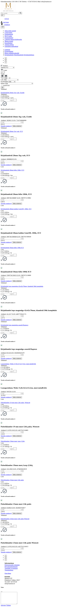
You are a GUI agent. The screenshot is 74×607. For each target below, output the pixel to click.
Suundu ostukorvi (6, 126)
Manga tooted (9, 41)
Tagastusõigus (9, 570)
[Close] (1, 591)
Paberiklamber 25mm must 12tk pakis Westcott (15, 519)
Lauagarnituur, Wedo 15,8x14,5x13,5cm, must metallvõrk (18, 364)
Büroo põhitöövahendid (12, 53)
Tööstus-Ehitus (9, 44)
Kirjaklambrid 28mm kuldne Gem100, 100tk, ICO (16, 209)
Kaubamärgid (9, 34)
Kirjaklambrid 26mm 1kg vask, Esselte (12, 92)
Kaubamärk (4, 81)
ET (3, 15)
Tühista (8, 605)
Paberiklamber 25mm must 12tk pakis (12, 480)
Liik (2, 80)
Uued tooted (8, 32)
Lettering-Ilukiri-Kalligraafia (13, 39)
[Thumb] (2, 76)
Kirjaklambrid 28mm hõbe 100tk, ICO (12, 170)
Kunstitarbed (8, 43)
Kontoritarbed (9, 38)
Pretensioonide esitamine (12, 565)
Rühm (3, 83)
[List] (6, 76)
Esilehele (7, 49)
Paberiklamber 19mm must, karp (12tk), (13, 441)
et (5, 19)
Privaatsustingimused (11, 566)
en (8, 19)
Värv (2, 78)
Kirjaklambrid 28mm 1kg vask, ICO (12, 131)
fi (6, 19)
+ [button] (11, 100)
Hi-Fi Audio (8, 36)
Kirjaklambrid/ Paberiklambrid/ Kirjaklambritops (19, 55)
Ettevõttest (8, 573)
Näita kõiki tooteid (10, 31)
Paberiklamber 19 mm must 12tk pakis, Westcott (15, 402)
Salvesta (3, 605)
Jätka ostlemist (17, 126)
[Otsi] (20, 13)
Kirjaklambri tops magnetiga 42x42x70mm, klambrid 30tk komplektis (22, 286)
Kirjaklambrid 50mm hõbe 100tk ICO (12, 247)
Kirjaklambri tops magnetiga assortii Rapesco (14, 325)
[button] (3, 27)
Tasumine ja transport (11, 568)
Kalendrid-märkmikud (11, 46)
